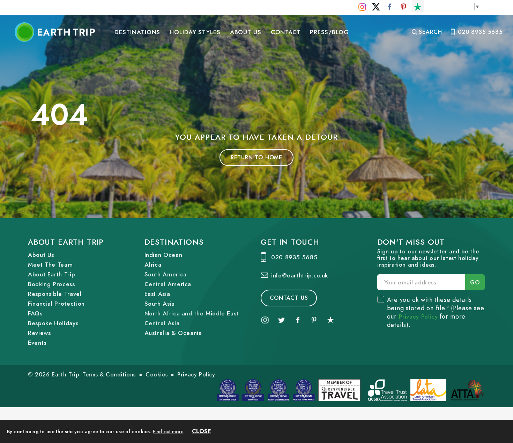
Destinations (137, 32)
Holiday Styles (195, 32)
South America (165, 274)
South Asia (159, 303)
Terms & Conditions (109, 375)
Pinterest (404, 7)
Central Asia (162, 323)
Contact (286, 32)
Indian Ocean (163, 255)
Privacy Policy (418, 316)
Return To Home (256, 157)
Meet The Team (50, 264)
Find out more (168, 431)
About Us (246, 32)
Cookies (157, 375)
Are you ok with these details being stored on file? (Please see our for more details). (435, 312)
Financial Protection (56, 303)
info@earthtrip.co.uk (299, 275)
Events (37, 342)
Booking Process (51, 284)
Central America (168, 284)
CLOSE (201, 431)
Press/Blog (329, 32)
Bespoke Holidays (53, 323)
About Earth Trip (51, 274)
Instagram (362, 7)
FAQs (35, 313)
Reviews (39, 333)
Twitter (376, 7)
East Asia (157, 294)
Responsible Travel (55, 294)
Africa (153, 264)
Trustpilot (418, 7)
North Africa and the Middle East (191, 313)
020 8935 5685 (480, 32)
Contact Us (289, 298)
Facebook (389, 7)
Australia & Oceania (173, 333)
